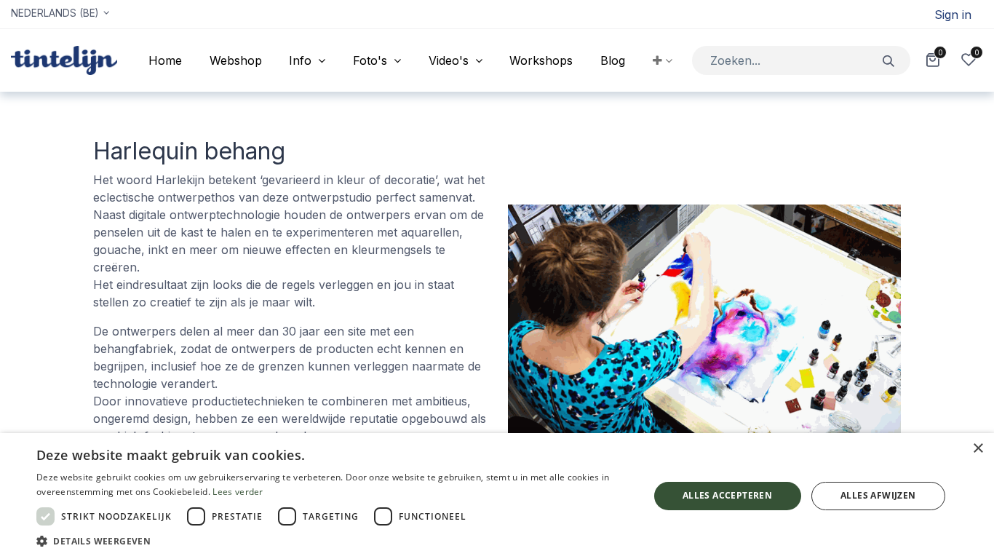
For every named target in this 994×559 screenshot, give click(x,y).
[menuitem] (165, 60)
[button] (662, 60)
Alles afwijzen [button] (878, 495)
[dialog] (497, 496)
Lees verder (237, 491)
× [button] (977, 448)
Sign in (952, 14)
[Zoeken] (888, 60)
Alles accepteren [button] (727, 495)
